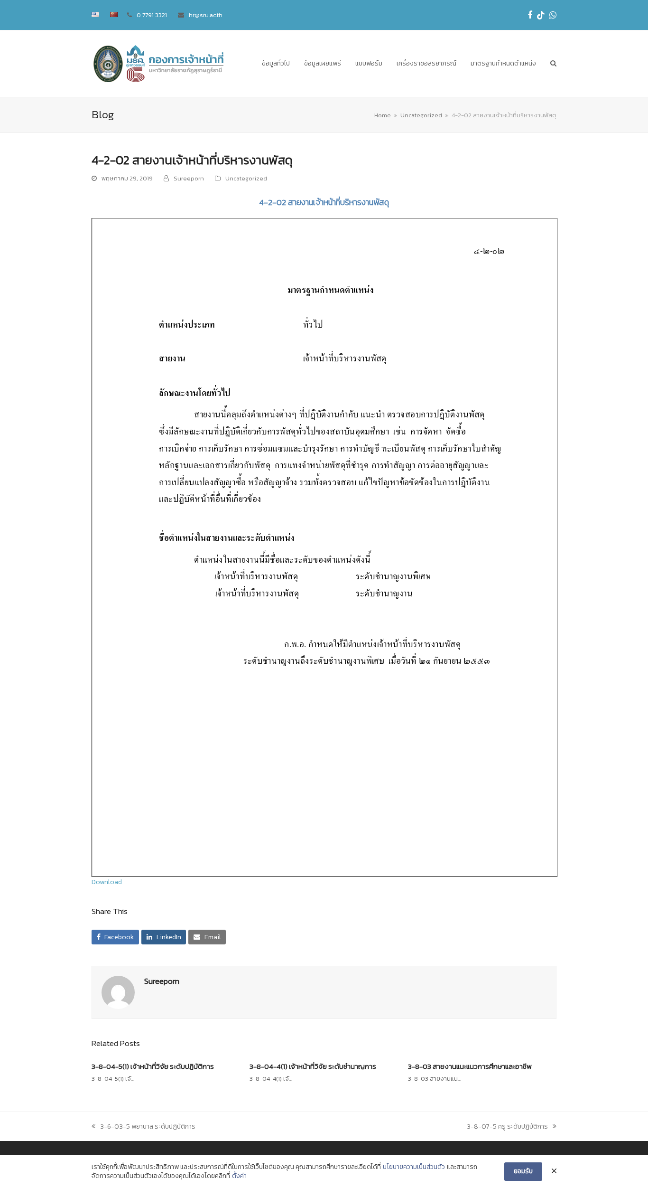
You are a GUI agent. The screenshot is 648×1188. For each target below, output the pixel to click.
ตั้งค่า (239, 1176)
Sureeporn (189, 178)
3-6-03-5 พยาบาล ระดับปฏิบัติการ (147, 1126)
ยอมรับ (523, 1171)
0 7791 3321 (152, 14)
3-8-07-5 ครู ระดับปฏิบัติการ (507, 1126)
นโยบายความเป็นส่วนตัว (414, 1167)
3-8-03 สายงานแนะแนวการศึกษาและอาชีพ (470, 1066)
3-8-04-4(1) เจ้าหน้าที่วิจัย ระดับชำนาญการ (313, 1066)
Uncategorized (246, 178)
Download (107, 882)
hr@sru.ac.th (205, 14)
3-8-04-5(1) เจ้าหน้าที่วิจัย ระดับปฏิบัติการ (153, 1066)
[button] (553, 63)
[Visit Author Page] (118, 992)
